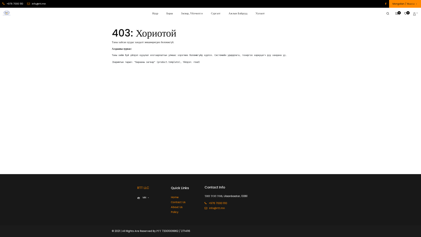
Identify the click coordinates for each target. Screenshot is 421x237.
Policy (174, 212)
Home (175, 197)
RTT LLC (143, 187)
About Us (177, 207)
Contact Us (178, 202)
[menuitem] (157, 13)
